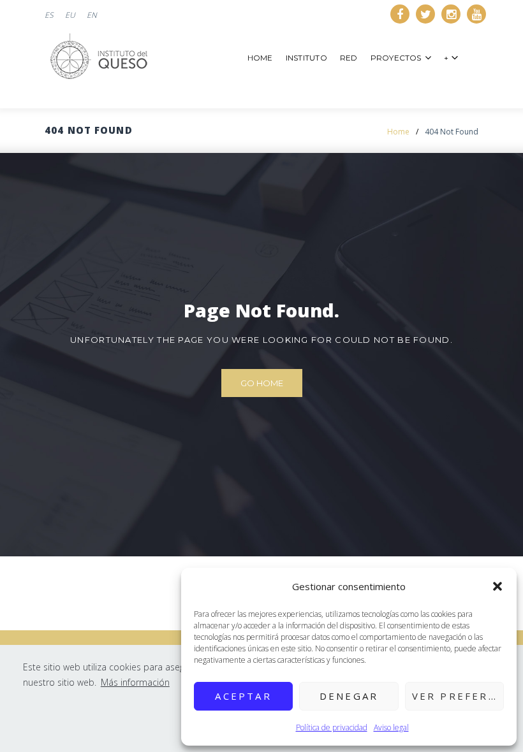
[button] (497, 586)
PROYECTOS (396, 57)
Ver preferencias (458, 696)
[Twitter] (425, 14)
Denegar (349, 696)
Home (260, 57)
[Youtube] (476, 14)
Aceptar (243, 696)
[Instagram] (450, 14)
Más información (135, 682)
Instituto (306, 57)
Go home (261, 383)
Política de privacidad (331, 727)
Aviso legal (391, 727)
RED (349, 57)
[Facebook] (399, 14)
